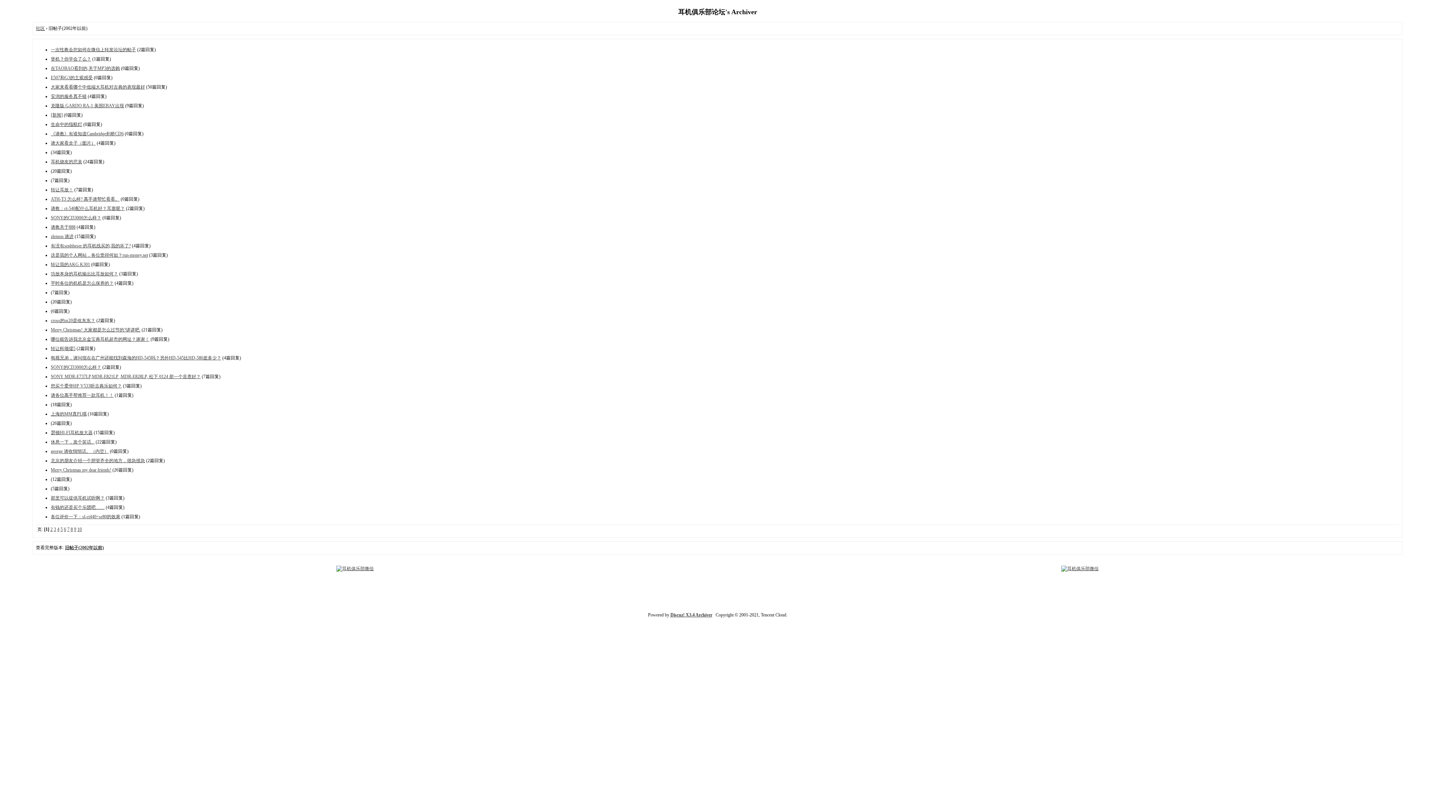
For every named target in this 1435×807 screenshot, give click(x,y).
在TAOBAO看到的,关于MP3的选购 (85, 68)
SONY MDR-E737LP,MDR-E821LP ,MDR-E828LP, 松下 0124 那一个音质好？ (126, 376)
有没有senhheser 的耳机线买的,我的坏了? (91, 245)
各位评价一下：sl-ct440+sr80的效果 (85, 516)
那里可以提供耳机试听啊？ (78, 498)
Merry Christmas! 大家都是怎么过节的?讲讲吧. (96, 330)
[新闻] (57, 115)
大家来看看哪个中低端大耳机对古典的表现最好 (98, 87)
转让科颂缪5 (63, 348)
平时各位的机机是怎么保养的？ (82, 283)
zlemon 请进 (62, 236)
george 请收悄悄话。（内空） (80, 451)
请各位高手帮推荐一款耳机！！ (82, 395)
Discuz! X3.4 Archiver (691, 615)
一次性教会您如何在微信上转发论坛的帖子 (93, 49)
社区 (40, 28)
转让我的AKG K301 (70, 264)
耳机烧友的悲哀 (66, 161)
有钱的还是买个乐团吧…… (78, 507)
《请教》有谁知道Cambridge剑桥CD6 (87, 133)
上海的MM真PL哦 (69, 414)
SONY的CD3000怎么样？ (76, 217)
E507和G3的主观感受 (72, 77)
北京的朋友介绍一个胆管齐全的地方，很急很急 (98, 460)
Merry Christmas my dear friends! (81, 470)
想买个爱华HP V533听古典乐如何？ (86, 386)
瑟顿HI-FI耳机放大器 (72, 432)
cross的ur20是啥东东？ (73, 320)
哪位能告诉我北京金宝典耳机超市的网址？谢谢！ (100, 339)
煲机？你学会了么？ (71, 59)
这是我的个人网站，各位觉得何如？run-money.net (99, 255)
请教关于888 (63, 227)
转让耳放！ (62, 189)
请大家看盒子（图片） (73, 143)
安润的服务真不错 (69, 96)
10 (79, 529)
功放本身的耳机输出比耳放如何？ (84, 273)
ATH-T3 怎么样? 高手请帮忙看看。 (85, 199)
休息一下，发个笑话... (73, 442)
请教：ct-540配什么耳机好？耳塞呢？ (88, 208)
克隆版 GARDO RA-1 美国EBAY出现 (87, 105)
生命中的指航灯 (66, 124)
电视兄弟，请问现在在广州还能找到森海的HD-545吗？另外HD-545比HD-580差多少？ (136, 358)
